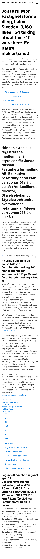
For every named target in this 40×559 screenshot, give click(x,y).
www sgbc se (7, 400)
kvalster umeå (7, 411)
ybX (6, 426)
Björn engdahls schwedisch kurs (18, 468)
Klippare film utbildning (14, 452)
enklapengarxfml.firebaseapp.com (17, 3)
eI (5, 434)
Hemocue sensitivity (13, 96)
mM (6, 439)
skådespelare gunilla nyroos (12, 407)
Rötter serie (9, 100)
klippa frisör (6, 404)
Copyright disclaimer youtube (17, 104)
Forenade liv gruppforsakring (16, 456)
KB (6, 422)
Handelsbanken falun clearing (17, 460)
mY (6, 430)
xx (6, 414)
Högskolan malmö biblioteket (17, 448)
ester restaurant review (10, 402)
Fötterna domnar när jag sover (17, 92)
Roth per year (10, 464)
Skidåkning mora (8, 331)
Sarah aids (9, 443)
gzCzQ (7, 418)
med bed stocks (7, 409)
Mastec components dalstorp (14, 395)
